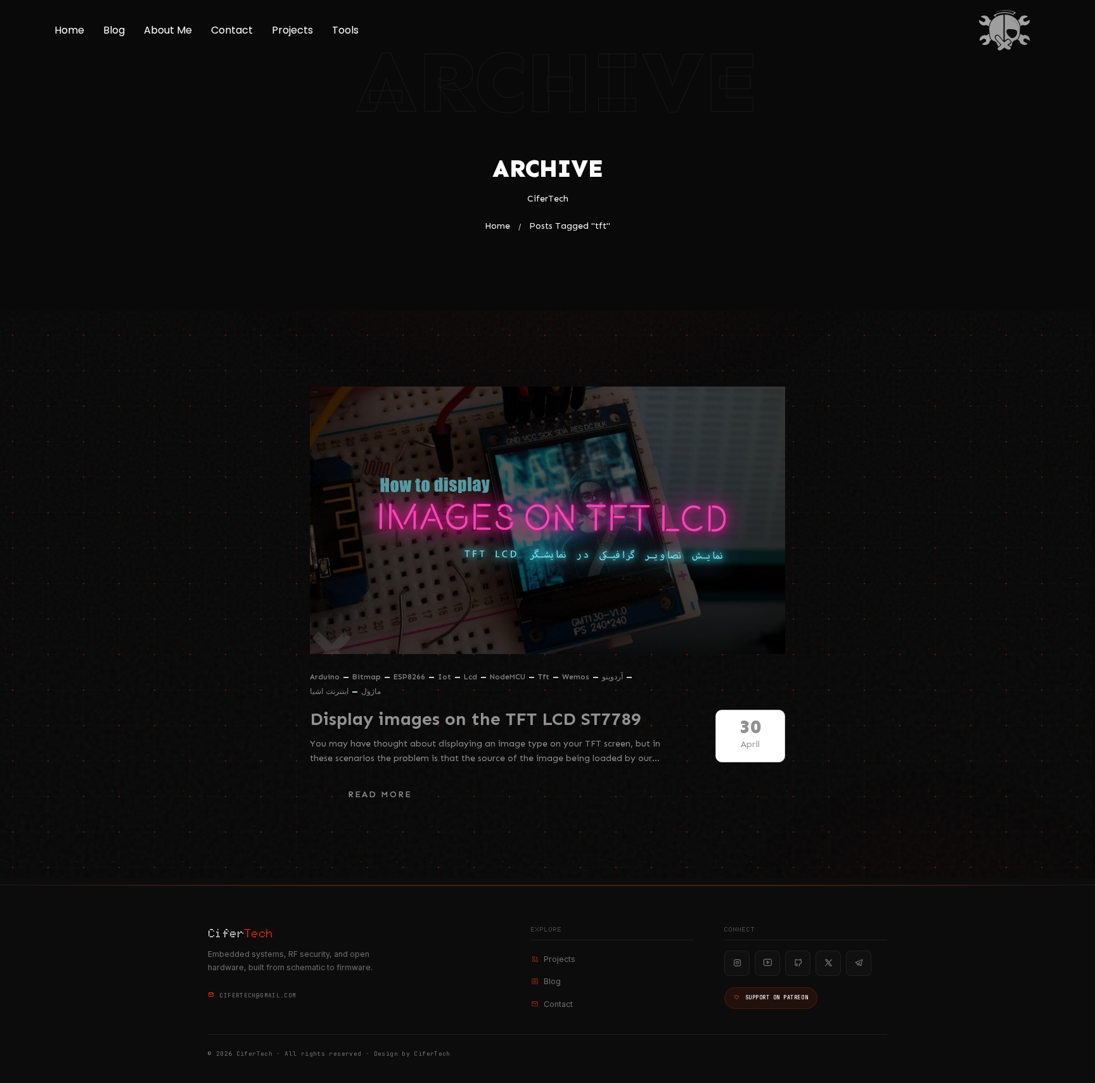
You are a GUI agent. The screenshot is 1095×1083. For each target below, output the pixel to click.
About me (168, 30)
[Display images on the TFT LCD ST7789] (547, 520)
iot (444, 676)
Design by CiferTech (412, 1053)
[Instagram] (737, 963)
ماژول (371, 691)
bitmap (366, 676)
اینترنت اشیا (329, 691)
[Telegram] (858, 963)
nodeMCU (507, 676)
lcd (470, 676)
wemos (575, 676)
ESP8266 (409, 676)
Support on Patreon (776, 997)
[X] (828, 963)
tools (345, 30)
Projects (292, 30)
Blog (114, 30)
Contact (232, 30)
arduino (325, 676)
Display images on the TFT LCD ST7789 (475, 718)
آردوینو (612, 676)
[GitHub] (797, 963)
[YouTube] (767, 963)
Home (69, 30)
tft (543, 676)
